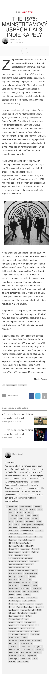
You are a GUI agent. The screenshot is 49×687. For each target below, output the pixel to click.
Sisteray (12, 613)
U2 (37, 625)
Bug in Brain (28, 607)
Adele (19, 594)
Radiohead (13, 604)
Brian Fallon (13, 643)
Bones (35, 582)
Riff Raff (12, 662)
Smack (29, 579)
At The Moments (26, 643)
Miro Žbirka (13, 579)
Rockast (39, 604)
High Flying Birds (29, 601)
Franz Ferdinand (31, 573)
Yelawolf (27, 594)
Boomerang (13, 616)
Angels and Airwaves (16, 598)
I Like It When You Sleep (18, 637)
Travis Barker (14, 634)
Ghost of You (25, 658)
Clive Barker (34, 561)
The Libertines (27, 534)
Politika (19, 512)
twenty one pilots (27, 625)
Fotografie (23, 509)
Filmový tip (35, 634)
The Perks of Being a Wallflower (20, 558)
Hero (37, 631)
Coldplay (12, 655)
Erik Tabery (13, 527)
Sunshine (26, 552)
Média (40, 509)
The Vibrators (28, 649)
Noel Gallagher (14, 601)
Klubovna (30, 604)
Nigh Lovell (32, 655)
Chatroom (39, 607)
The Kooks (25, 585)
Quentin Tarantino (15, 622)
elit (10, 524)
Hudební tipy (13, 549)
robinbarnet (30, 521)
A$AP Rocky (24, 588)
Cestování (37, 506)
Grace (35, 658)
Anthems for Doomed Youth (19, 567)
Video (28, 515)
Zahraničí (12, 518)
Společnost (29, 512)
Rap (21, 616)
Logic (23, 646)
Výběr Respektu (25, 506)
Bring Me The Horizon (30, 591)
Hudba (26, 518)
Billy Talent (39, 649)
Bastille (34, 585)
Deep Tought (13, 628)
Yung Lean (38, 646)
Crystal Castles (14, 591)
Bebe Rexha (13, 652)
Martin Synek (27, 11)
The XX (34, 570)
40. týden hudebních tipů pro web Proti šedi (17, 416)
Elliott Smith (13, 543)
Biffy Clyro (12, 576)
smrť (10, 555)
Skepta (11, 594)
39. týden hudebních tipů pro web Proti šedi (17, 432)
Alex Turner (38, 537)
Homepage (13, 506)
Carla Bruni (23, 576)
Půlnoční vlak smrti (16, 564)
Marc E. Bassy (23, 662)
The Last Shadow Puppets (18, 619)
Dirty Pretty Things (15, 573)
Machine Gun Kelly (27, 610)
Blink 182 (37, 652)
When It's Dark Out (27, 628)
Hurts (22, 579)
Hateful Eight (13, 625)
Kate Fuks (27, 537)
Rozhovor (19, 521)
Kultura (32, 509)
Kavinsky (21, 655)
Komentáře (11, 395)
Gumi (22, 604)
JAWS (29, 646)
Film (20, 518)
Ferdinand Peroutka (16, 546)
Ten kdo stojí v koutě (22, 555)
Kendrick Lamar (15, 649)
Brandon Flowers (27, 531)
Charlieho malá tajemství (18, 561)
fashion (16, 524)
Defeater (35, 552)
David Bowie (22, 613)
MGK (39, 610)
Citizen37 (29, 546)
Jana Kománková (15, 631)
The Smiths (29, 564)
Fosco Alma (13, 588)
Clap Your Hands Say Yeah (19, 570)
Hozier (32, 576)
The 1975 (22, 385)
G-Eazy (28, 616)
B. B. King (12, 540)
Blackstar (33, 613)
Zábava (35, 515)
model (39, 521)
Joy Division (13, 646)
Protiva (19, 607)
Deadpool (24, 634)
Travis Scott (28, 631)
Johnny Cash (31, 598)
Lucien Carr (25, 549)
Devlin (11, 607)
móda (11, 521)
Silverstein (26, 582)
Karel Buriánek (14, 552)
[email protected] (12, 488)
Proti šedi (35, 549)
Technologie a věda (16, 515)
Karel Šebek (13, 531)
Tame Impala (13, 658)
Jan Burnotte (13, 610)
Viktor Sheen (13, 585)
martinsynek (26, 524)
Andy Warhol (25, 543)
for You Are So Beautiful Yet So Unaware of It (25, 640)
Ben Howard (36, 588)
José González (26, 652)
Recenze (35, 518)
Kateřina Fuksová (15, 537)
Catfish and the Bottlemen (29, 527)
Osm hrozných (30, 622)
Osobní (11, 512)
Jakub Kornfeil (14, 534)
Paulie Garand (14, 582)
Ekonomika (13, 509)
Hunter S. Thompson (26, 540)
